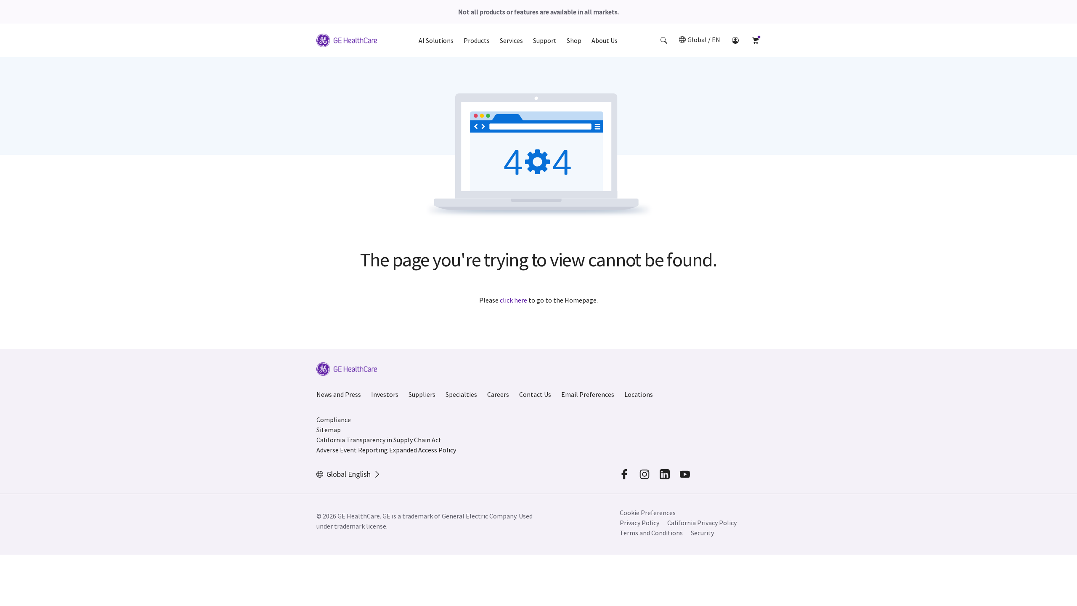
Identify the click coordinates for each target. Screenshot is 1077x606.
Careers (498, 394)
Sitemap (328, 429)
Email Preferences (587, 394)
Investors (384, 394)
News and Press (338, 394)
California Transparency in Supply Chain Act (378, 440)
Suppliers (422, 394)
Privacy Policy (639, 522)
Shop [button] (574, 40)
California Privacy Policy (702, 522)
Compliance (333, 419)
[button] (664, 40)
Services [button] (511, 40)
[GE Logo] (346, 42)
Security (702, 533)
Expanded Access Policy (422, 450)
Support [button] (545, 40)
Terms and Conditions (651, 533)
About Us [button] (605, 40)
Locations (638, 394)
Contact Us (535, 394)
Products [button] (477, 40)
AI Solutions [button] (436, 40)
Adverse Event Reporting (352, 450)
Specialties (461, 394)
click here (513, 300)
